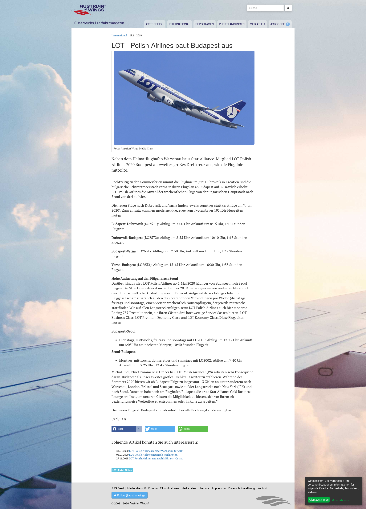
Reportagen (204, 24)
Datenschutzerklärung (241, 488)
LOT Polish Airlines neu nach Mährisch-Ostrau (156, 458)
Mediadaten (188, 488)
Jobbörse (277, 24)
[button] (127, 429)
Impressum (219, 488)
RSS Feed (118, 488)
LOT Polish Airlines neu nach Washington (153, 454)
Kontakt (262, 488)
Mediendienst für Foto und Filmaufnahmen (153, 488)
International (179, 24)
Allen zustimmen (319, 499)
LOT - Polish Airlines (122, 470)
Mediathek (257, 24)
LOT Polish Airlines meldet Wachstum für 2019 (156, 451)
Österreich (155, 24)
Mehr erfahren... (341, 500)
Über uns (203, 488)
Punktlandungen (232, 24)
